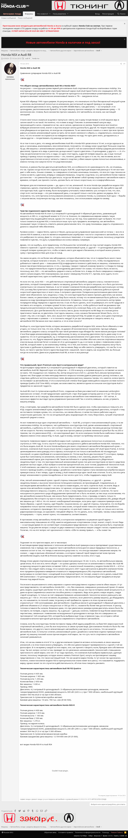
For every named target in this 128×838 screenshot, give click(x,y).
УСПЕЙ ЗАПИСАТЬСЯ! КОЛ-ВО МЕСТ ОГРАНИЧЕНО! (35, 31)
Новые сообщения (8, 18)
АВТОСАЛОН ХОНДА (99, 799)
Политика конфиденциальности (87, 832)
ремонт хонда (37, 799)
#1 (124, 64)
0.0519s (110, 836)
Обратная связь (50, 832)
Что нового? (42, 13)
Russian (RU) (8, 832)
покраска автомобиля (56, 799)
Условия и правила (65, 832)
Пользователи (59, 13)
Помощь (105, 832)
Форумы (29, 13)
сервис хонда (25, 799)
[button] (50, 13)
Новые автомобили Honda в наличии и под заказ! (63, 42)
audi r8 (27, 58)
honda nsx (35, 58)
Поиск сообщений (25, 18)
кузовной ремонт (72, 799)
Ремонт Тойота (117, 832)
